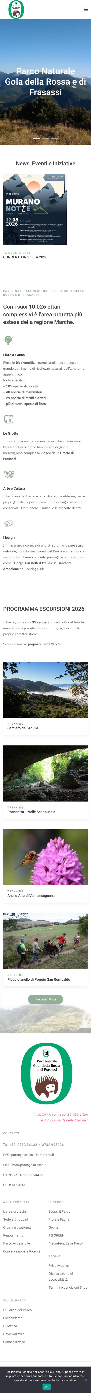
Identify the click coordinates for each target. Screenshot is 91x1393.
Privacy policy (59, 1265)
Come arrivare (14, 1342)
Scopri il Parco (59, 1211)
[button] (86, 9)
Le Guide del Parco (17, 1310)
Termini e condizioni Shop (68, 1287)
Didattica (10, 1326)
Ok (46, 1386)
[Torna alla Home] (16, 9)
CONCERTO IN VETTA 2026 (25, 257)
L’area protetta (14, 1211)
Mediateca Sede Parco (66, 1243)
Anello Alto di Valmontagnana (31, 895)
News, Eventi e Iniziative (45, 164)
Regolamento (13, 1235)
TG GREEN (56, 1235)
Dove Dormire (13, 1334)
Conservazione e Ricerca (22, 1251)
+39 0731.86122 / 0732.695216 (36, 1144)
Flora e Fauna (59, 1219)
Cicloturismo (12, 1318)
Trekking (15, 724)
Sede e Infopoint (15, 1219)
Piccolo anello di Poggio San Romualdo (38, 979)
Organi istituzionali (17, 1227)
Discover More (45, 999)
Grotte (54, 1227)
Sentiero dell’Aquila (22, 728)
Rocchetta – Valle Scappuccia (31, 812)
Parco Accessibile (16, 1243)
